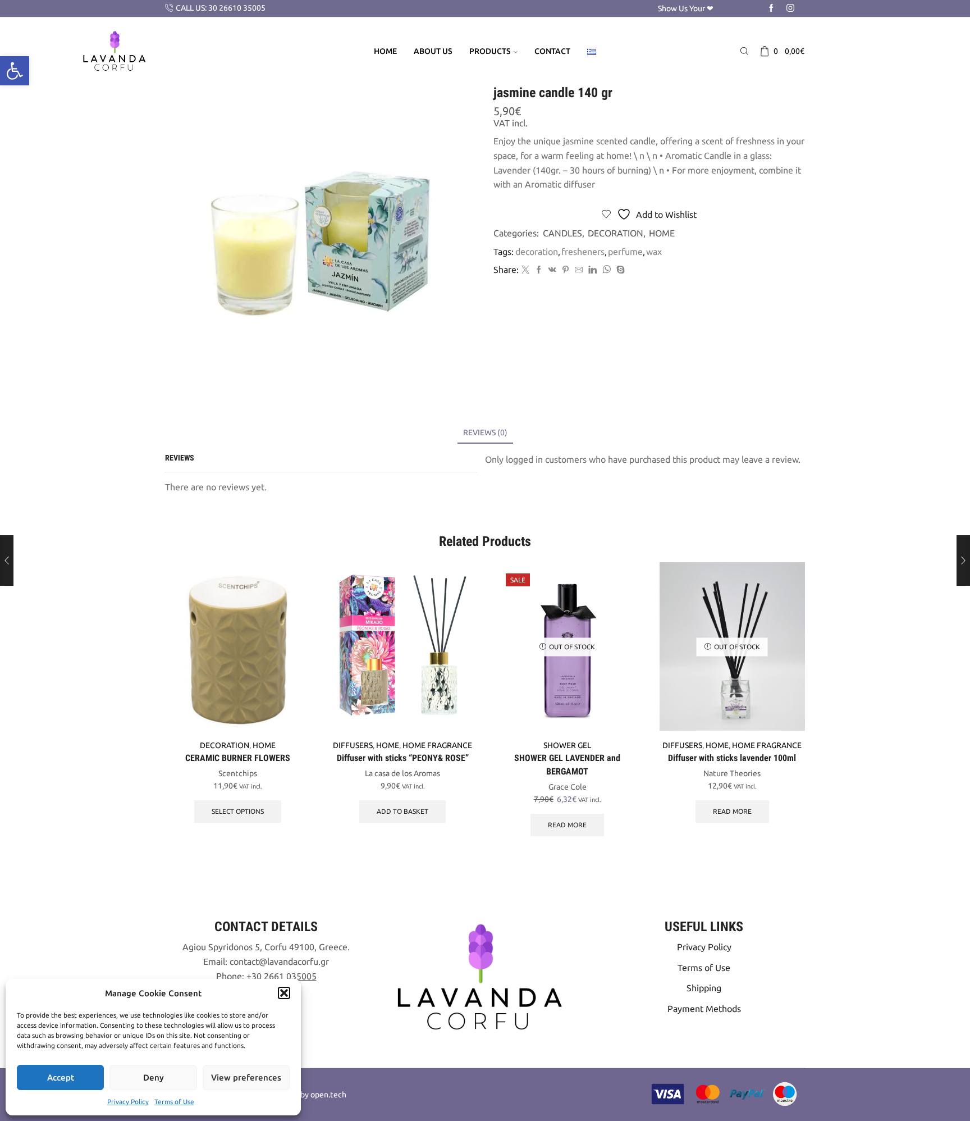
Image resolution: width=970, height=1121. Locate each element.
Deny (153, 1077)
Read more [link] (567, 824)
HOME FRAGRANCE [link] (437, 745)
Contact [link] (552, 51)
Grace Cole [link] (567, 786)
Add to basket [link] (402, 811)
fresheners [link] (583, 252)
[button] (284, 993)
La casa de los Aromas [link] (402, 773)
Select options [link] (238, 811)
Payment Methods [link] (704, 1009)
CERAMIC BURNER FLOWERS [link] (237, 758)
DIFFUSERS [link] (353, 745)
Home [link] (385, 51)
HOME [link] (662, 233)
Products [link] (490, 51)
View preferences (246, 1077)
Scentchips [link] (237, 773)
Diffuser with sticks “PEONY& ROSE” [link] (403, 758)
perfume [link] (625, 252)
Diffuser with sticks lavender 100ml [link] (732, 758)
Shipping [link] (704, 988)
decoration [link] (536, 252)
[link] (14, 70)
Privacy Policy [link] (128, 1101)
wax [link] (654, 252)
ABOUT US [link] (433, 51)
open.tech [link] (328, 1094)
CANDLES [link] (562, 233)
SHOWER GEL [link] (567, 745)
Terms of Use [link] (174, 1101)
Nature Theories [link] (732, 773)
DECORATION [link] (615, 233)
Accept (60, 1077)
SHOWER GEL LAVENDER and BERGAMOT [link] (567, 765)
